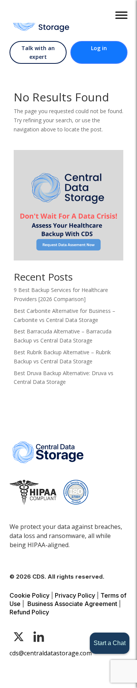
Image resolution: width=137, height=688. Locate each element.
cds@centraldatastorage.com (51, 653)
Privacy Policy (75, 595)
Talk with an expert (38, 52)
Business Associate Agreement (72, 604)
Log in (99, 48)
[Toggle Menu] (121, 15)
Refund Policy (29, 612)
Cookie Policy (29, 595)
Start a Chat (110, 643)
